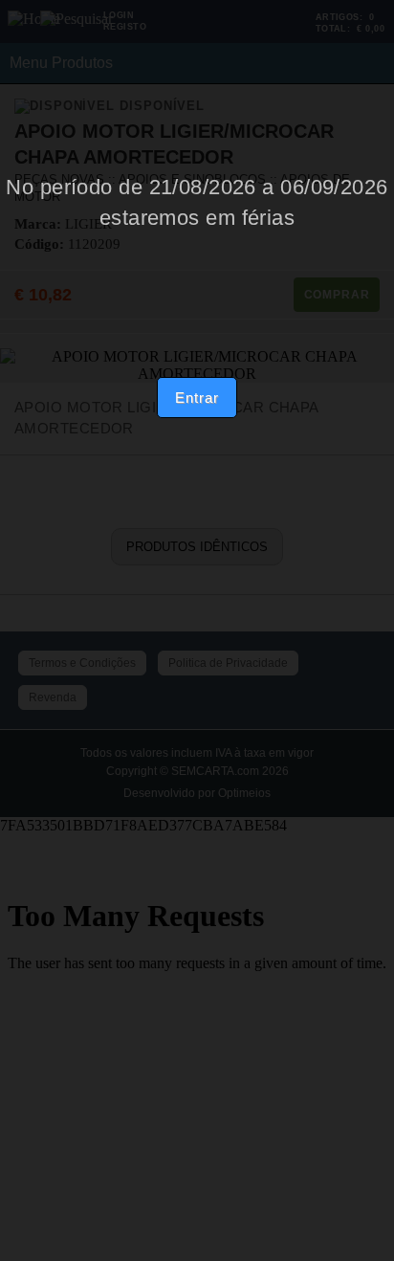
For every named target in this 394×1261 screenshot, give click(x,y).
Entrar (196, 397)
